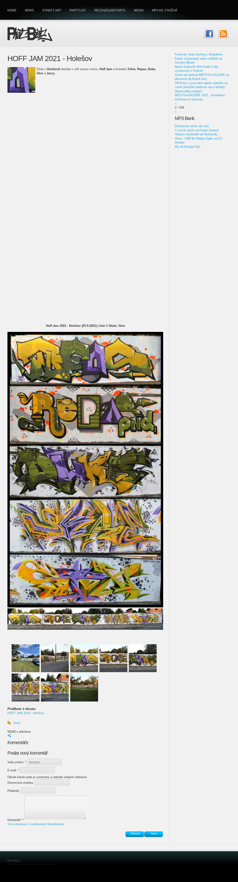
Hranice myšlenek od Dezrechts (196, 134)
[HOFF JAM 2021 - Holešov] (85, 606)
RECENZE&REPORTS (110, 10)
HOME (12, 10)
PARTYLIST (77, 10)
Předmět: (14, 791)
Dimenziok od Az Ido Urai (192, 126)
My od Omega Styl (187, 146)
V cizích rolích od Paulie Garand (196, 130)
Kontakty (13, 860)
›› (176, 111)
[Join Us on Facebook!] (209, 33)
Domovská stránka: (21, 782)
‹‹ (176, 103)
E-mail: (13, 770)
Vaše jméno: (16, 762)
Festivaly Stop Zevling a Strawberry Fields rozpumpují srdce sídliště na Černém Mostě (199, 58)
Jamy (16, 723)
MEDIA (139, 10)
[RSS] (223, 33)
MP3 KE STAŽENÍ (164, 10)
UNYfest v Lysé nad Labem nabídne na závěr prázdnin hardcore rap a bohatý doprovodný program (201, 87)
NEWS (29, 10)
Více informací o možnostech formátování (35, 824)
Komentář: (15, 820)
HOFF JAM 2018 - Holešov (25, 713)
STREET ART (51, 10)
